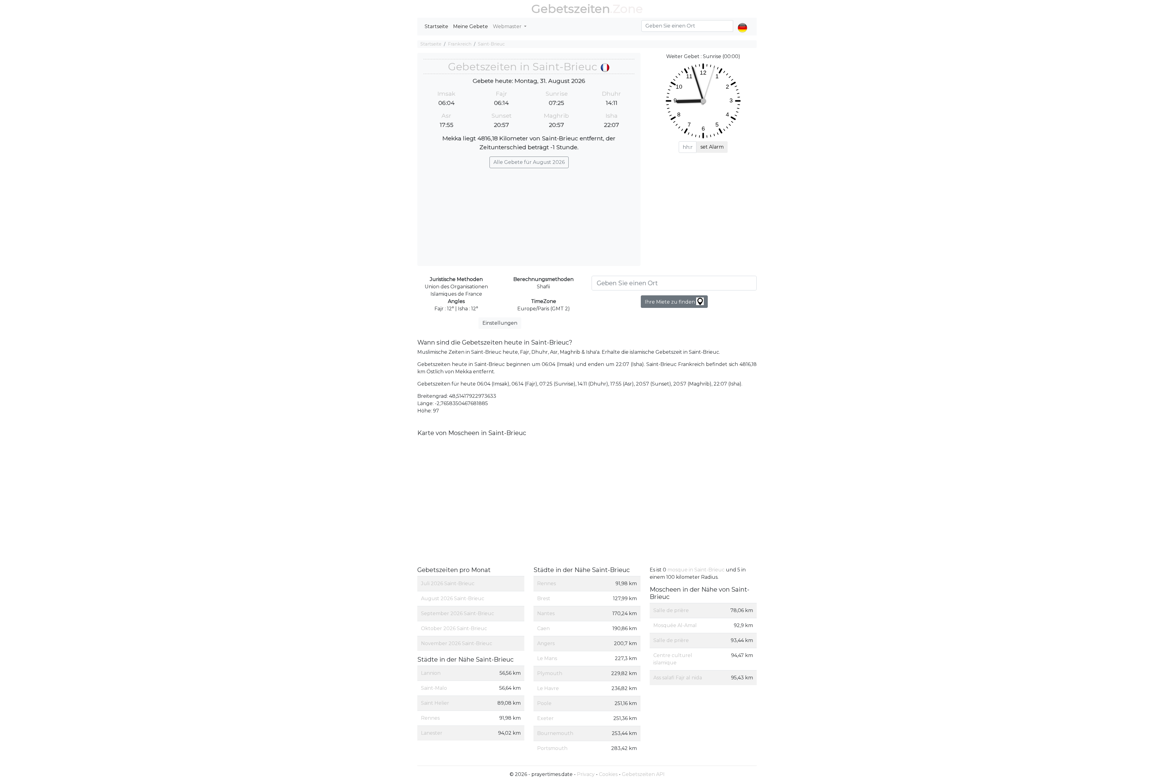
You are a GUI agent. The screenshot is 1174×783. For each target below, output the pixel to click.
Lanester (431, 733)
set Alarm (712, 147)
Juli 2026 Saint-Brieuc (447, 583)
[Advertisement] (528, 214)
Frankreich (459, 44)
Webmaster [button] (508, 26)
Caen (543, 628)
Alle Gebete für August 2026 (529, 162)
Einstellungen (499, 323)
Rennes (430, 718)
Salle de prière (671, 610)
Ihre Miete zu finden (670, 302)
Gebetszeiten (570, 9)
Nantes (546, 613)
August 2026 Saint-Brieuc (452, 598)
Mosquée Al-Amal (675, 625)
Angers (546, 643)
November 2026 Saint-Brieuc (456, 643)
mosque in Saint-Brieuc (696, 570)
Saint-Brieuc (491, 44)
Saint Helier (435, 703)
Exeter (545, 718)
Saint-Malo (434, 688)
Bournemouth (555, 733)
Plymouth (549, 673)
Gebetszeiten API (643, 774)
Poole (544, 703)
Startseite (436, 26)
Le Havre (548, 688)
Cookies (608, 774)
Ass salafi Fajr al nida (677, 678)
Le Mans (547, 658)
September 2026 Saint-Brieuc (457, 613)
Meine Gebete (470, 26)
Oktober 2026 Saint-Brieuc (454, 628)
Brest (543, 598)
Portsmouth (552, 748)
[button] (742, 22)
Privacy (586, 774)
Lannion (431, 673)
